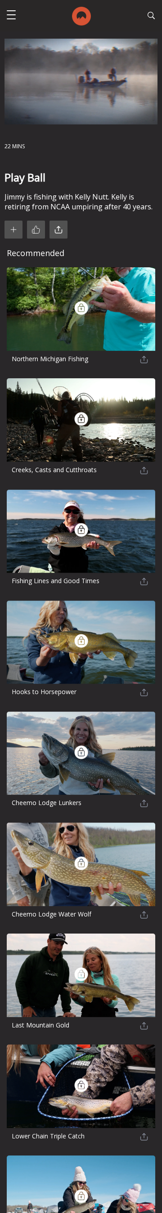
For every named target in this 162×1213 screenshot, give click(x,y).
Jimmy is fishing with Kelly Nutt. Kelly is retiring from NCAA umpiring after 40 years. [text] (78, 202)
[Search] (151, 16)
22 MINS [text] (14, 146)
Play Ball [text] (24, 177)
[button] (11, 16)
